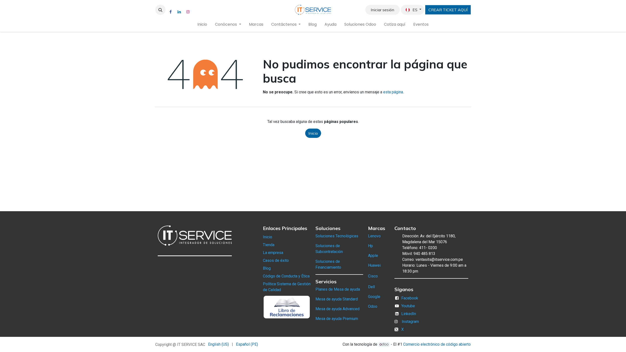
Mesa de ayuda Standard (336, 299)
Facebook (409, 298)
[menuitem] (202, 24)
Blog (267, 268)
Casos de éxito (276, 260)
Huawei (374, 265)
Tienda (268, 244)
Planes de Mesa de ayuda (337, 289)
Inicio (313, 133)
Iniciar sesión (382, 9)
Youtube (408, 306)
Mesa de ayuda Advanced (337, 309)
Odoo (372, 306)
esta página (393, 92)
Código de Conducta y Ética (286, 276)
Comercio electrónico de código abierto (437, 344)
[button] (160, 10)
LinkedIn (408, 313)
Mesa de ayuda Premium (336, 318)
